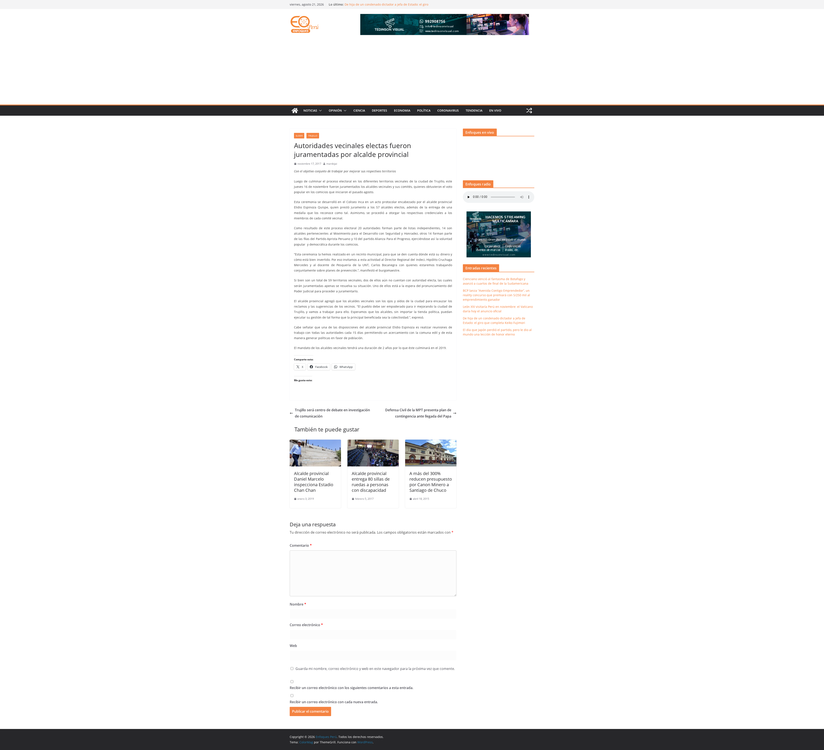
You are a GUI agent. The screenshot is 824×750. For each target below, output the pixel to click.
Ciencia (359, 110)
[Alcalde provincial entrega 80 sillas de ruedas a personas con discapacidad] (373, 442)
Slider (299, 135)
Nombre (298, 604)
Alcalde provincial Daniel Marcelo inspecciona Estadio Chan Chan (313, 482)
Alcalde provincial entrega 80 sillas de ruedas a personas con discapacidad (371, 482)
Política (423, 110)
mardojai (331, 163)
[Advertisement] (412, 72)
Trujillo (312, 135)
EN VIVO (495, 110)
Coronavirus (448, 110)
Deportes (379, 110)
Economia (402, 110)
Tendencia (474, 110)
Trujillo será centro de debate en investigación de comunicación (332, 413)
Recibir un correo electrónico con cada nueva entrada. (334, 702)
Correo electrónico (306, 624)
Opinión (335, 110)
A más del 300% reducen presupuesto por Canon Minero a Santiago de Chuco (430, 482)
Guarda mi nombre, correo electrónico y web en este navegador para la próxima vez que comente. (375, 668)
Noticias (310, 110)
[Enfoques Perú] (295, 110)
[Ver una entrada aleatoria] (529, 110)
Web (293, 645)
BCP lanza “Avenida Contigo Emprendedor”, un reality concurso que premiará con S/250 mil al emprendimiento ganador (496, 295)
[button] (319, 111)
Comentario (301, 545)
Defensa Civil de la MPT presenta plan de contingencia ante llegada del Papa (418, 413)
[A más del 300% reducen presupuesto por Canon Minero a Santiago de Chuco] (430, 442)
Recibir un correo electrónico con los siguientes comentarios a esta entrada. (351, 687)
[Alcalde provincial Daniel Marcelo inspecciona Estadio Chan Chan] (315, 442)
